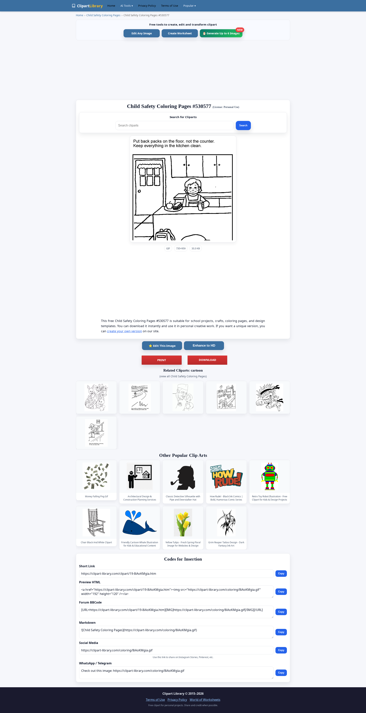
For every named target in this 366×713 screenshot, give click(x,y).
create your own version (124, 331)
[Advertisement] (183, 70)
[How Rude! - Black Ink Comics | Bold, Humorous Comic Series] (226, 476)
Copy (281, 573)
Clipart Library (173, 693)
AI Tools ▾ (126, 5)
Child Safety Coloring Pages (103, 15)
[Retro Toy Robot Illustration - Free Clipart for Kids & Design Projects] (269, 476)
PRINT (161, 360)
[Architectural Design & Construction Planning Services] (140, 476)
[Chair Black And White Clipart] (96, 522)
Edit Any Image (142, 33)
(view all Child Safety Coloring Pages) (183, 376)
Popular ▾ (189, 5)
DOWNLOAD (207, 360)
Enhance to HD (204, 345)
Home (111, 5)
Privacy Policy (147, 5)
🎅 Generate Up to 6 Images (222, 32)
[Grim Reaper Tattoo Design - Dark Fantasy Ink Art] (226, 522)
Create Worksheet (180, 33)
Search (243, 125)
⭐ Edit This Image (162, 346)
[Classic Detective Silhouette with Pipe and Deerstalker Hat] (183, 476)
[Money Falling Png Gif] (96, 476)
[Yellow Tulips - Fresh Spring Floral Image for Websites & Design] (183, 522)
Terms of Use (169, 5)
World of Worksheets (205, 700)
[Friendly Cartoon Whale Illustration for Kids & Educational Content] (140, 522)
